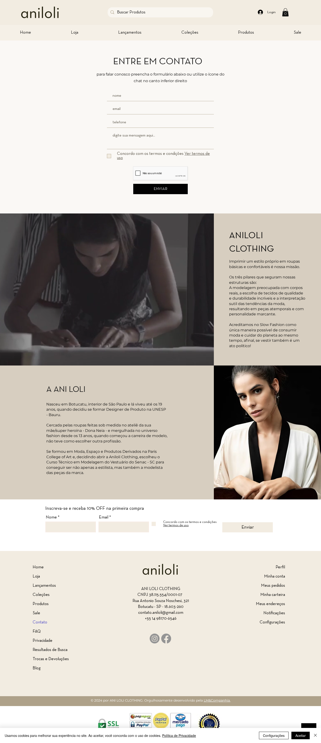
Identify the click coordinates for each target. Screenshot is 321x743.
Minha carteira (272, 595)
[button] (285, 12)
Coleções (41, 595)
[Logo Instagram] (155, 638)
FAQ (37, 632)
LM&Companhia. (217, 700)
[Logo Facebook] (166, 638)
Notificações (274, 613)
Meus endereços (270, 604)
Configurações (272, 622)
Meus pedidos (273, 586)
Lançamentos (44, 586)
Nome (51, 517)
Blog (37, 668)
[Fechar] (315, 735)
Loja (36, 576)
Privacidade (42, 641)
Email (103, 517)
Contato (40, 622)
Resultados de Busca (50, 650)
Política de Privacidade (179, 735)
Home (38, 567)
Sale (36, 613)
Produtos (41, 604)
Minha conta (274, 576)
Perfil (280, 567)
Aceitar (300, 735)
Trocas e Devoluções (51, 659)
